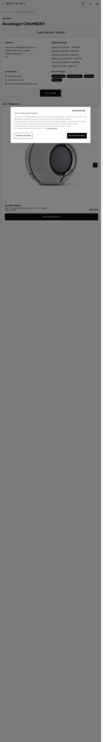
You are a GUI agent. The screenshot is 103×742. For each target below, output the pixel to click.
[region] (50, 124)
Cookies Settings (23, 136)
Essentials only (78, 110)
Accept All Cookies (77, 136)
